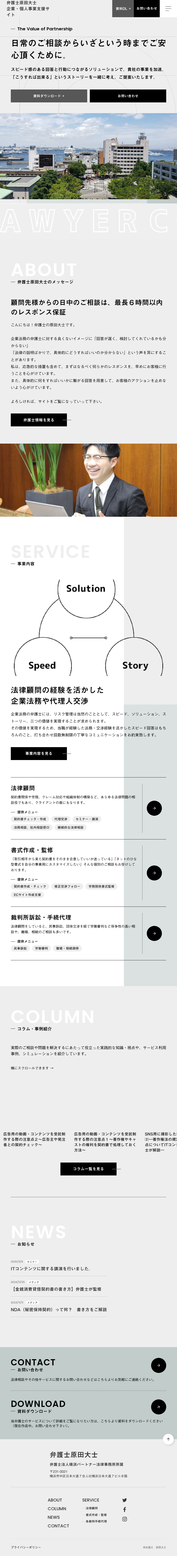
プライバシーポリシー (26, 1547)
